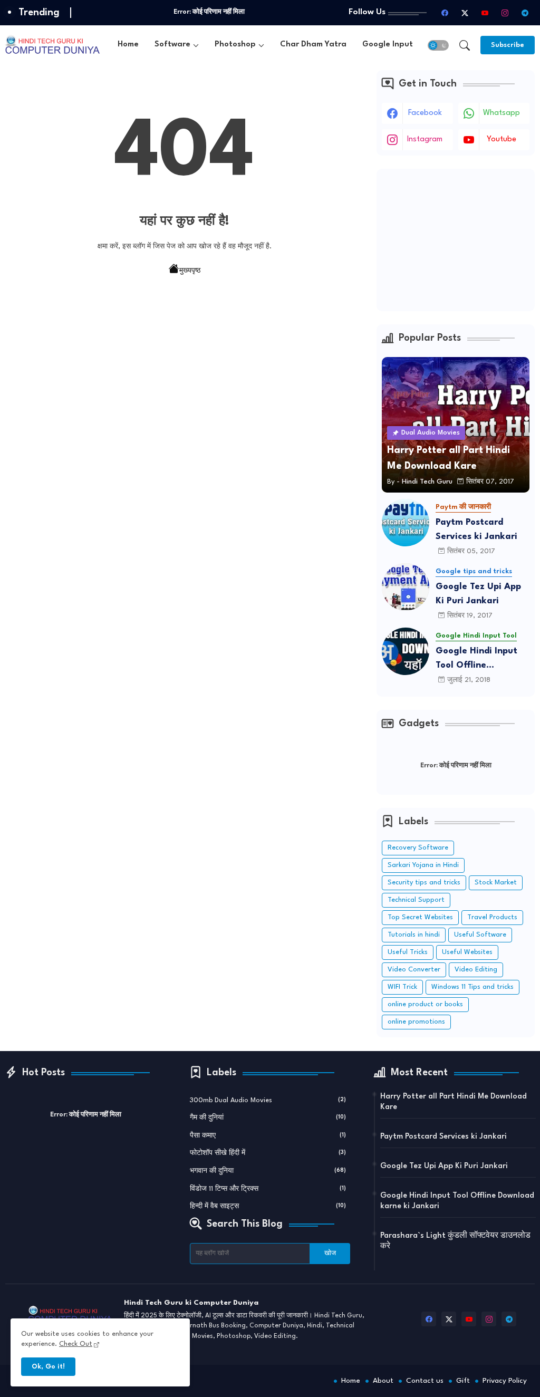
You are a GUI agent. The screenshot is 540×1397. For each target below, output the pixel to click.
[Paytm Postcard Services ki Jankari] (405, 522)
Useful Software (480, 934)
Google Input (387, 45)
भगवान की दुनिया (268, 1171)
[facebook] (444, 12)
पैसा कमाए (268, 1135)
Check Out (75, 1344)
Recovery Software (418, 847)
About (383, 1380)
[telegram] (524, 12)
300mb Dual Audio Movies (268, 1100)
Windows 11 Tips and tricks (472, 987)
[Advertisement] (455, 240)
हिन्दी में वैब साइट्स (268, 1206)
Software (172, 45)
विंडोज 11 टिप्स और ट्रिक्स (268, 1189)
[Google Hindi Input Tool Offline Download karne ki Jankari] (405, 651)
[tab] (128, 45)
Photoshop (235, 45)
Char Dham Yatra (313, 45)
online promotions (416, 1021)
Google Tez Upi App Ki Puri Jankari (478, 593)
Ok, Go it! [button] (48, 1366)
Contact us (424, 1380)
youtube (501, 139)
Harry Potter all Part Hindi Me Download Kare (453, 1102)
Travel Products (492, 917)
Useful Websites (467, 952)
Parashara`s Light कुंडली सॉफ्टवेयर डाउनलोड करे (455, 1241)
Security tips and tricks (424, 882)
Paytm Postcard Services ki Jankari (476, 529)
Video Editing (476, 969)
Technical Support (416, 900)
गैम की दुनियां (268, 1117)
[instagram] (504, 12)
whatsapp (501, 113)
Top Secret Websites (420, 917)
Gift (463, 1380)
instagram (424, 139)
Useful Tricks (408, 952)
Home (128, 45)
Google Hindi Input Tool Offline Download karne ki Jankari (476, 659)
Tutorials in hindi (414, 934)
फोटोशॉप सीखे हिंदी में (268, 1153)
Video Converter (414, 969)
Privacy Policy (505, 1380)
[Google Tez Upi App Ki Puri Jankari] (405, 587)
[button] (438, 45)
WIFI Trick (402, 987)
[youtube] (484, 12)
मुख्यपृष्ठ (189, 270)
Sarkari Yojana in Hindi (423, 865)
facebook (425, 113)
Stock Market (496, 882)
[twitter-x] (464, 12)
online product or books (425, 1004)
